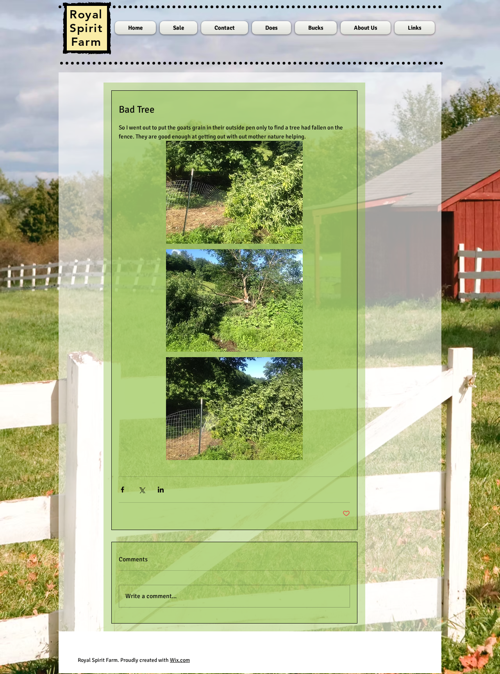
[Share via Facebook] (122, 489)
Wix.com (180, 660)
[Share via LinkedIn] (160, 489)
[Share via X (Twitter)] (141, 489)
